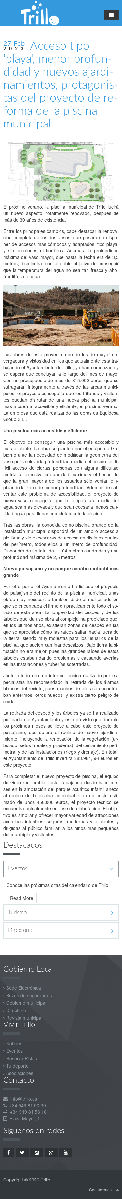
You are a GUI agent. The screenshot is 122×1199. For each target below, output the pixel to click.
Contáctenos (100, 1189)
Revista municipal (24, 1017)
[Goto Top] (117, 1189)
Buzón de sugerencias (29, 995)
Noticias (14, 1043)
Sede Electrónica (23, 988)
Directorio (16, 1010)
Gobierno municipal (26, 1002)
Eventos (14, 1051)
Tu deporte (17, 1065)
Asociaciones (19, 1073)
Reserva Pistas (21, 1058)
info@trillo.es (23, 1099)
